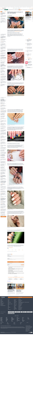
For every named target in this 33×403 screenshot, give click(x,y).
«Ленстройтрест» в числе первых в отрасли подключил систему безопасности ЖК (19, 290)
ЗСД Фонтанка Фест (20, 300)
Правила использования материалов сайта (29, 327)
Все (1, 11)
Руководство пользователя (28, 330)
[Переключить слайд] (8, 57)
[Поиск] (29, 8)
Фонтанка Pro (19, 299)
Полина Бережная (11, 247)
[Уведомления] (31, 8)
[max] (8, 313)
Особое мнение (15, 301)
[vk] (11, 313)
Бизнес (8, 301)
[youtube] (12, 313)
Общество (15, 300)
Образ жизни (15, 299)
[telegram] (9, 313)
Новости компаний (10, 282)
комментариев (10, 15)
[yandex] (13, 313)
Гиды (8, 305)
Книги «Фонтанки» (20, 304)
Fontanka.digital (19, 305)
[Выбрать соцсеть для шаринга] (23, 15)
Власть (8, 304)
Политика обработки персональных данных (29, 326)
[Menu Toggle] (0, 8)
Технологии (15, 305)
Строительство (15, 304)
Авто (8, 299)
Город (8, 306)
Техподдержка (2, 301)
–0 (23, 257)
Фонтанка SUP (19, 301)
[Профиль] (32, 8)
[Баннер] (6, 9)
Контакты (1, 300)
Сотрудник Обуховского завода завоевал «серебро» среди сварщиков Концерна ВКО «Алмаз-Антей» (11, 290)
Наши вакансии (2, 304)
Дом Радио (19, 306)
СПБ (2, 11)
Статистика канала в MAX (3, 305)
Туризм (14, 306)
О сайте (1, 299)
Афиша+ (8, 300)
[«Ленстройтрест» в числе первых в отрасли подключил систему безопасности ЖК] (20, 286)
